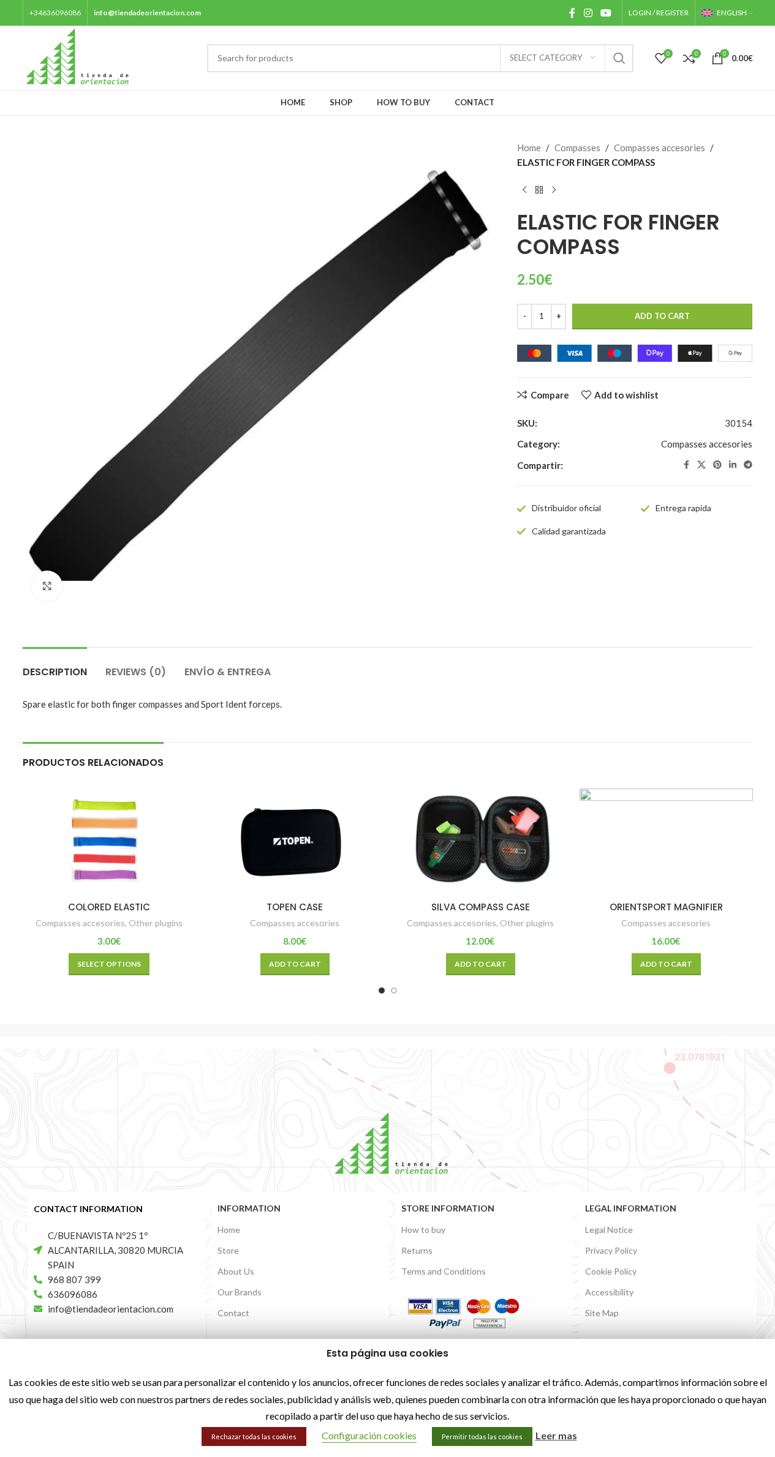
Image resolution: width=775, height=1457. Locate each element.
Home (529, 147)
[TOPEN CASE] (295, 841)
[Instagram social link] (588, 13)
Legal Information (630, 1208)
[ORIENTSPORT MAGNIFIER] (666, 841)
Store (228, 1250)
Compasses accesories (659, 147)
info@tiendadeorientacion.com (147, 12)
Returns (417, 1250)
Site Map (602, 1313)
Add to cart (662, 316)
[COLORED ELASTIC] (109, 841)
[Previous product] (524, 190)
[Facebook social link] (572, 13)
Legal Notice (609, 1229)
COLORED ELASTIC (109, 907)
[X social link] (701, 465)
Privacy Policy (611, 1250)
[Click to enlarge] (47, 586)
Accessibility (609, 1292)
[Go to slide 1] (382, 990)
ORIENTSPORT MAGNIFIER (666, 907)
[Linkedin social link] (732, 465)
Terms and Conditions (443, 1271)
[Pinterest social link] (717, 465)
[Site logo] (78, 56)
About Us (235, 1271)
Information (249, 1208)
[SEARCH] (619, 58)
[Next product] (553, 190)
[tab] (55, 665)
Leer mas (556, 1435)
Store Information (447, 1208)
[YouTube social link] (605, 13)
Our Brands (239, 1292)
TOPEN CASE (295, 907)
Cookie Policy (611, 1271)
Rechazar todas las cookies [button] (254, 1436)
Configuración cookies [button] (369, 1435)
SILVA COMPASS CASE (480, 907)
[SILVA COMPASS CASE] (480, 841)
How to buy (423, 1229)
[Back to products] (539, 190)
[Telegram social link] (748, 465)
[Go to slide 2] (394, 990)
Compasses (577, 147)
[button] (295, 964)
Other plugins (156, 923)
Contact (233, 1313)
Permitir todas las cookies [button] (482, 1436)
